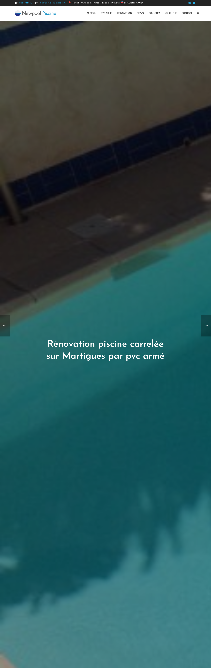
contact (187, 13)
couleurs (154, 13)
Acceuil (91, 13)
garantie (171, 13)
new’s (140, 13)
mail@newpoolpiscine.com (53, 3)
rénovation (124, 13)
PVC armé (106, 13)
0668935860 (25, 3)
